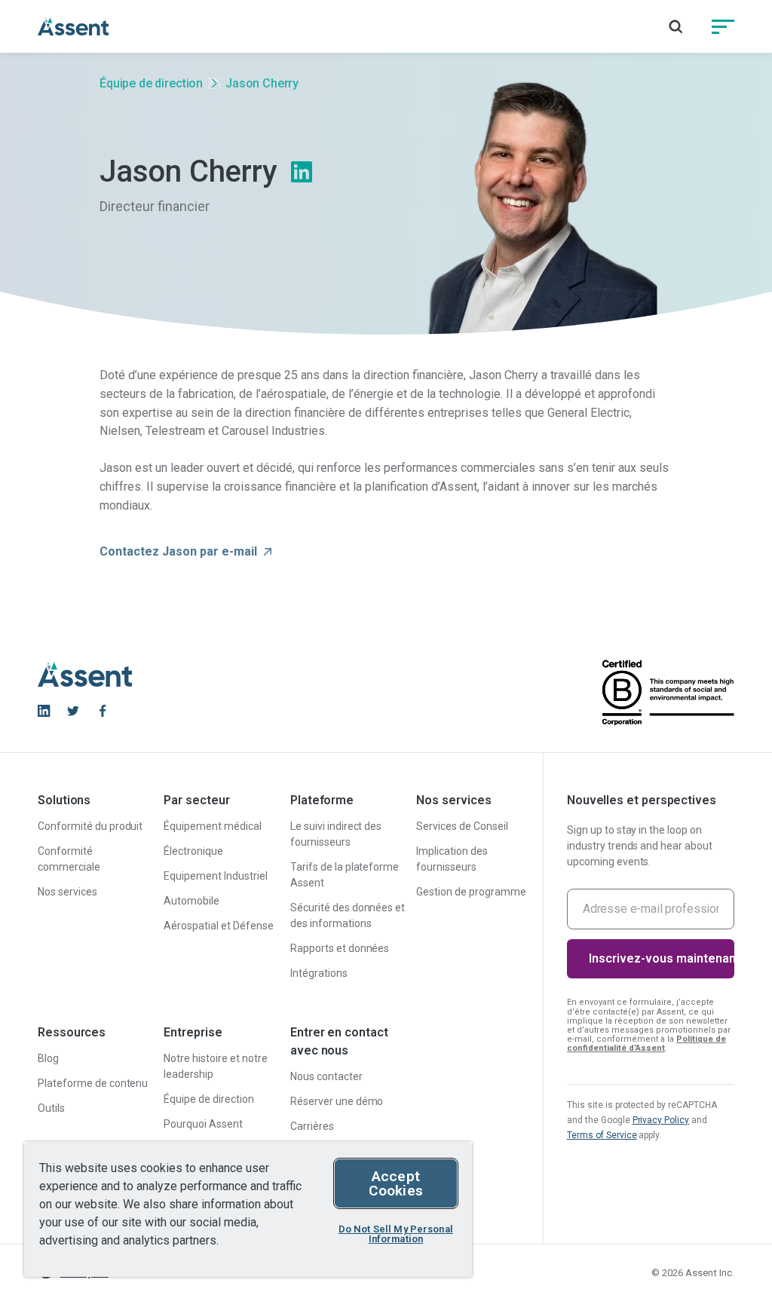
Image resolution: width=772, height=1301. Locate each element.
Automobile (191, 901)
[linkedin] (44, 711)
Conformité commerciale (69, 859)
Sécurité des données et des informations (347, 915)
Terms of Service (602, 1135)
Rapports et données (339, 948)
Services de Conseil (461, 826)
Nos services (67, 892)
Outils (51, 1108)
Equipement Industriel (215, 876)
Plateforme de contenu (93, 1083)
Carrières (312, 1126)
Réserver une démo (337, 1101)
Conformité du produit (90, 826)
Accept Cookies (396, 1183)
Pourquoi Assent (203, 1124)
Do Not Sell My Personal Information (396, 1233)
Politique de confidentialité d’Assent (646, 1043)
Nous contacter (326, 1076)
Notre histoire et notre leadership (215, 1066)
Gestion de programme (470, 892)
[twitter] (73, 711)
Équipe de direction (151, 83)
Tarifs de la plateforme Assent (344, 875)
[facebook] (102, 711)
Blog (48, 1058)
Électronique (193, 851)
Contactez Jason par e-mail (178, 551)
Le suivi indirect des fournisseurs (335, 834)
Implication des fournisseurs (452, 859)
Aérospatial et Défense (218, 926)
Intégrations (319, 973)
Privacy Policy (661, 1120)
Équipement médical (213, 826)
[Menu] (723, 26)
